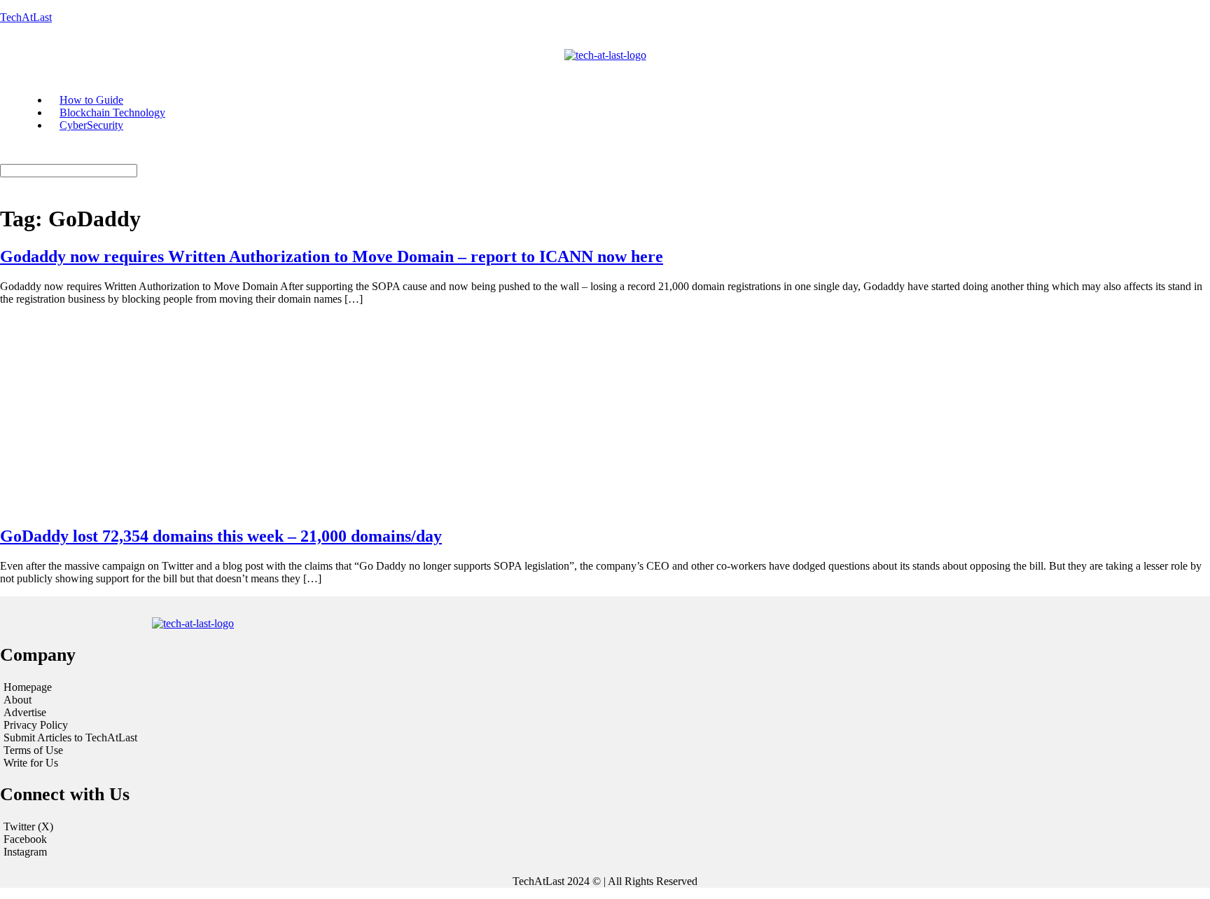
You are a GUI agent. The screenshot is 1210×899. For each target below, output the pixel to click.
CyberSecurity (91, 125)
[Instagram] (605, 852)
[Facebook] (605, 839)
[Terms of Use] (208, 750)
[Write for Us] (208, 763)
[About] (208, 700)
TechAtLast (26, 17)
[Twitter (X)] (605, 827)
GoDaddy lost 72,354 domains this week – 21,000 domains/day (221, 536)
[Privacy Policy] (208, 725)
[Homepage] (208, 687)
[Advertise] (208, 712)
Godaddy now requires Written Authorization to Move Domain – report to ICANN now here (331, 256)
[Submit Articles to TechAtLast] (208, 738)
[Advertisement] (605, 415)
